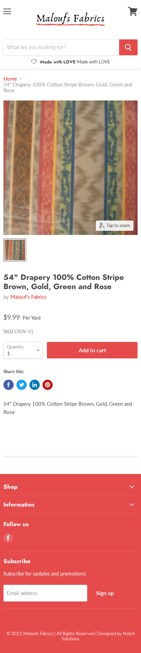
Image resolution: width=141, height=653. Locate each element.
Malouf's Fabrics (28, 297)
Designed (107, 633)
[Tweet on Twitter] (21, 385)
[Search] (128, 47)
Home (10, 79)
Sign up (105, 593)
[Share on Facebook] (8, 385)
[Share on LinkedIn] (34, 385)
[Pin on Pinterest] (47, 385)
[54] (15, 250)
